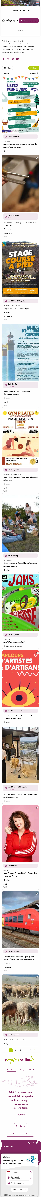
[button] (3, 21)
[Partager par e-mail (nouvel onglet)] (17, 59)
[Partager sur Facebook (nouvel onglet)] (3, 59)
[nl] (37, 3)
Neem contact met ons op (22, 1133)
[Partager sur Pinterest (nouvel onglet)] (13, 59)
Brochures (11, 1069)
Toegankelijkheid (27, 1069)
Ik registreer (20, 1114)
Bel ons (22, 1126)
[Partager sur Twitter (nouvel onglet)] (8, 59)
